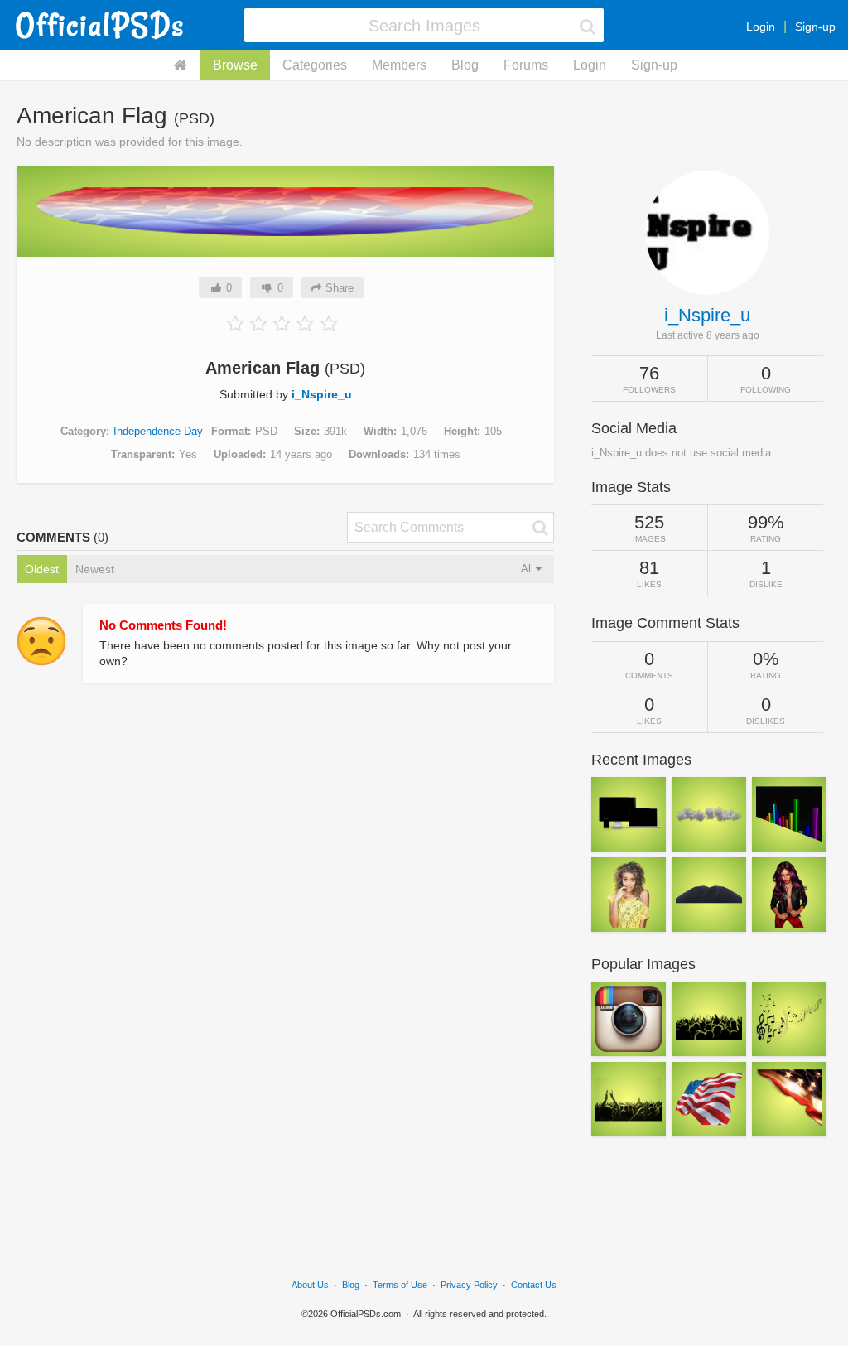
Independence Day (158, 431)
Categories (314, 65)
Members (399, 65)
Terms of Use (400, 1285)
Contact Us (533, 1285)
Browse (235, 65)
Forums (526, 65)
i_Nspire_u (322, 394)
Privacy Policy (469, 1285)
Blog (465, 65)
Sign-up (815, 26)
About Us (310, 1285)
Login (760, 26)
